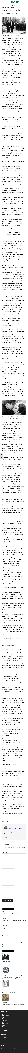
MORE (3, 915)
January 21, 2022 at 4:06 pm (15, 829)
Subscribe (3, 1034)
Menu (15, 5)
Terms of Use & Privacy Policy (9, 1048)
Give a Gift (4, 1036)
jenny (10, 827)
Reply (5, 837)
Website (4, 881)
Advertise (3, 1045)
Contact (3, 1047)
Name (4, 867)
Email (3, 874)
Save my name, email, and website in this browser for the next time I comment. (12, 889)
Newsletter (4, 1037)
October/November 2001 (8, 15)
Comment (4, 852)
